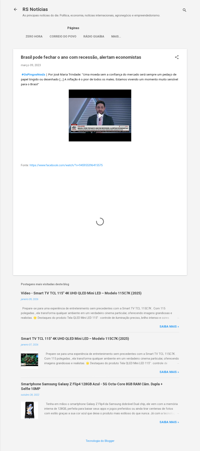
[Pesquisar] (184, 11)
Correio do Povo (63, 36)
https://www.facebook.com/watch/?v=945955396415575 (66, 165)
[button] (176, 57)
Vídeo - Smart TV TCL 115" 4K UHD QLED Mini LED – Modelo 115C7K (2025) (81, 293)
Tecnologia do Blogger (100, 441)
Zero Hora (34, 36)
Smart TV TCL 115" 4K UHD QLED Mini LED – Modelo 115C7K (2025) (75, 338)
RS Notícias (35, 9)
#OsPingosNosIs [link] (33, 74)
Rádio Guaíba (93, 36)
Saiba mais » (169, 326)
